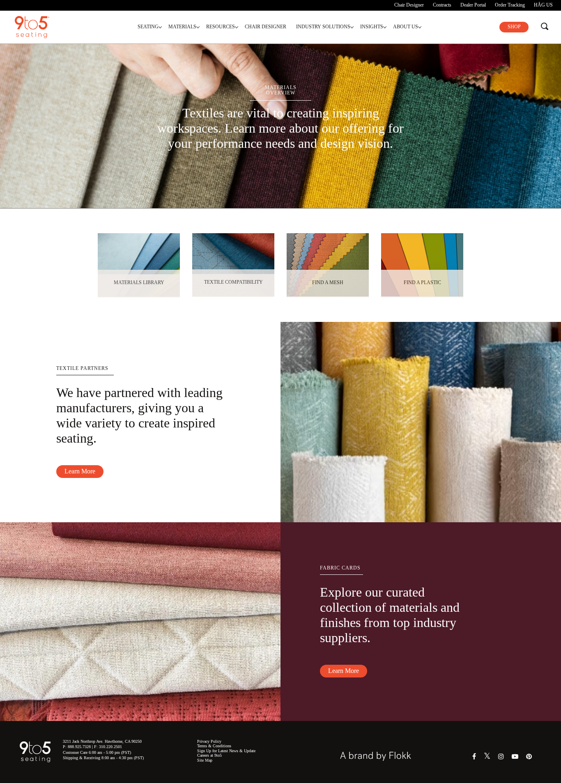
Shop (514, 27)
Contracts (442, 5)
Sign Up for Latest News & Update (226, 751)
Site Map (204, 760)
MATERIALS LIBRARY (139, 282)
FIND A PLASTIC (422, 282)
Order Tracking (510, 5)
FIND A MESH (327, 282)
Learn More (79, 471)
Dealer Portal (473, 5)
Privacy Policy (209, 741)
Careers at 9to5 (209, 755)
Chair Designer (409, 5)
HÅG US (543, 5)
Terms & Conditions (214, 746)
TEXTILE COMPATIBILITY (233, 282)
